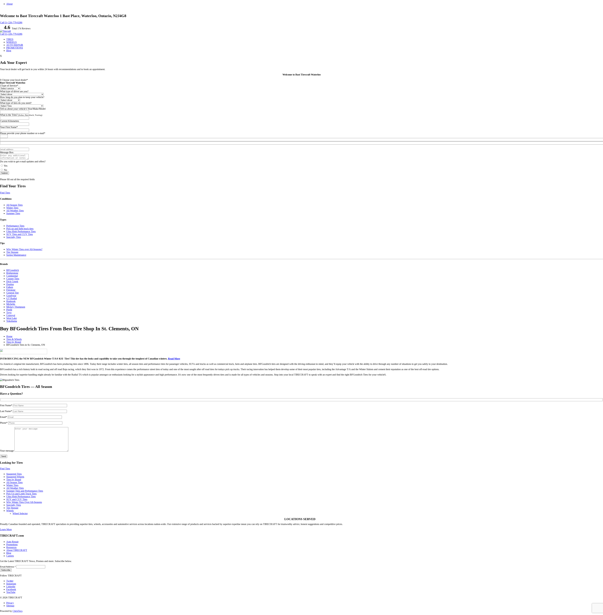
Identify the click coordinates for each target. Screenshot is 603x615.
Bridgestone (12, 273)
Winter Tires (12, 207)
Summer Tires (13, 213)
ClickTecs (17, 611)
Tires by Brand (13, 342)
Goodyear (11, 295)
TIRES (9, 39)
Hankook (11, 301)
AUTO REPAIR (14, 45)
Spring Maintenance (16, 255)
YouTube (10, 592)
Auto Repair (12, 541)
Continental (12, 275)
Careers (10, 555)
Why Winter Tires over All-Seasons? (24, 249)
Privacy (10, 603)
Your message (7, 450)
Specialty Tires (13, 237)
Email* (4, 417)
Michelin (10, 304)
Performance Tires (15, 225)
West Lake (11, 318)
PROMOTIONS (14, 47)
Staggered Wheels (15, 476)
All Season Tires (14, 205)
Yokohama (11, 321)
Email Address (8, 566)
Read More (174, 358)
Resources (11, 547)
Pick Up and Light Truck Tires (21, 493)
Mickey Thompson (15, 307)
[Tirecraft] (5, 31)
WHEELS (11, 42)
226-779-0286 (15, 22)
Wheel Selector (20, 513)
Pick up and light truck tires (19, 228)
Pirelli (9, 309)
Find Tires (5, 192)
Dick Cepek (12, 281)
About (9, 4)
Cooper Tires (12, 278)
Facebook (11, 589)
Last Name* (6, 411)
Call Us (4, 22)
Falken (9, 287)
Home (9, 336)
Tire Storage (12, 252)
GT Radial (11, 298)
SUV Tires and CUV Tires (19, 234)
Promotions (12, 544)
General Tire (12, 292)
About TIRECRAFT (16, 550)
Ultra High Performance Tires (21, 231)
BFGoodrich (12, 270)
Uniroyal (10, 315)
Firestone (10, 290)
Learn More (6, 529)
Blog (8, 50)
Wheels (10, 510)
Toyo (8, 312)
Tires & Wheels (14, 339)
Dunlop (10, 284)
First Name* (6, 405)
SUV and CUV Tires (16, 499)
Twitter (9, 581)
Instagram (11, 583)
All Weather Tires (15, 210)
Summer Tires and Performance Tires (24, 491)
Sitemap (10, 605)
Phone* (4, 422)
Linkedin (10, 586)
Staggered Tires (14, 474)
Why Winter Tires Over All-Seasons (24, 502)
